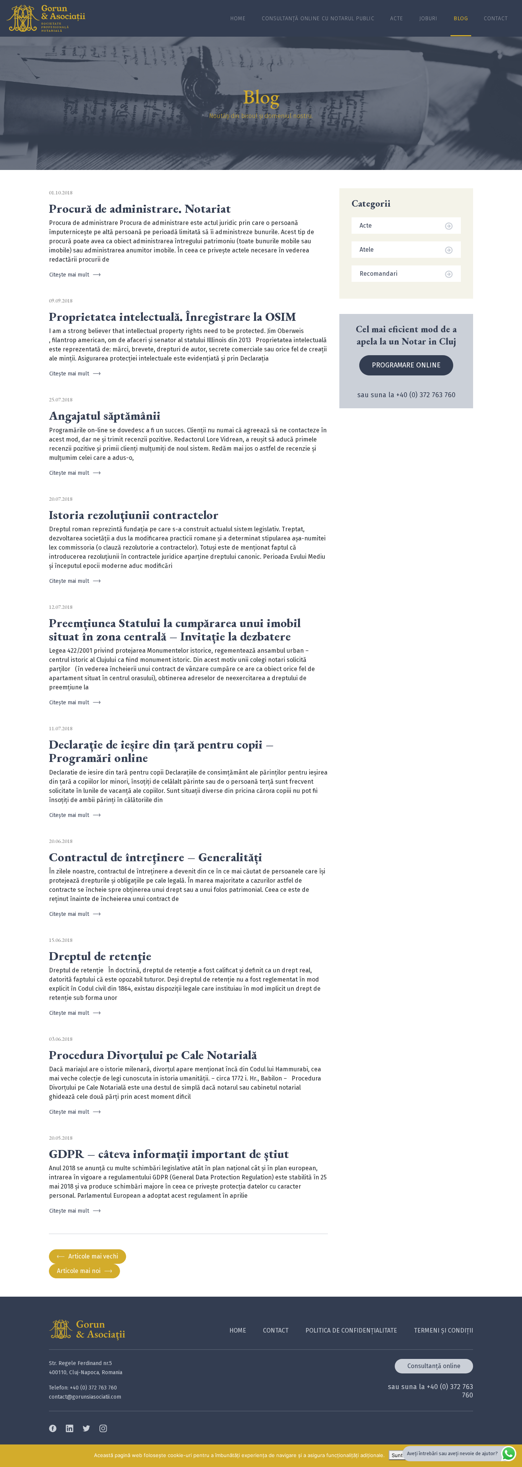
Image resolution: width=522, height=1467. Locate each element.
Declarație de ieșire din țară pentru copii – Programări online (161, 751)
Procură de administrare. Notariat (140, 208)
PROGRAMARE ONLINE (406, 365)
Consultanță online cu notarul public (318, 18)
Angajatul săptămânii (104, 415)
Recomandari (378, 273)
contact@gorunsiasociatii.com (85, 1397)
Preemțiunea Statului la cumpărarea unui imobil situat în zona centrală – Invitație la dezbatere (175, 629)
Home (238, 18)
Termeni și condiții (443, 1330)
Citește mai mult (69, 275)
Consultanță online (433, 1366)
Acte (396, 18)
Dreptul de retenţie (100, 956)
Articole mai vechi (93, 1256)
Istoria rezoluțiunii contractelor (134, 515)
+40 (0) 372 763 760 (426, 395)
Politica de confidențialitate (351, 1330)
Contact (496, 18)
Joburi (428, 18)
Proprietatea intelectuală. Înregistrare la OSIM (172, 316)
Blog (461, 18)
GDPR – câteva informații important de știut (169, 1154)
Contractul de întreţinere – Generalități (155, 857)
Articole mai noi (79, 1271)
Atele (367, 249)
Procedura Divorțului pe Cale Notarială (153, 1055)
